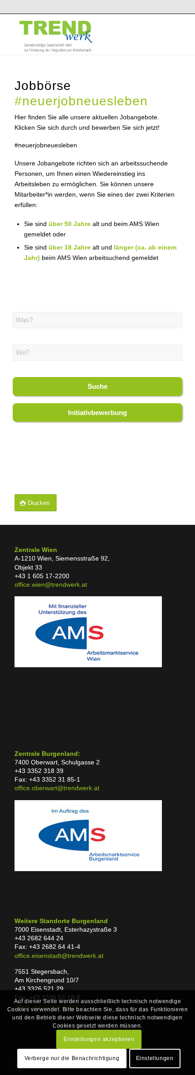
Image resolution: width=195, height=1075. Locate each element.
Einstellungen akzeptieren (99, 1039)
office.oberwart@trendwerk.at (57, 788)
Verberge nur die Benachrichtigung (72, 1058)
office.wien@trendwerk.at (51, 584)
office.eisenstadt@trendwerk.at (59, 955)
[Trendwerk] (81, 37)
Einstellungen (155, 1058)
